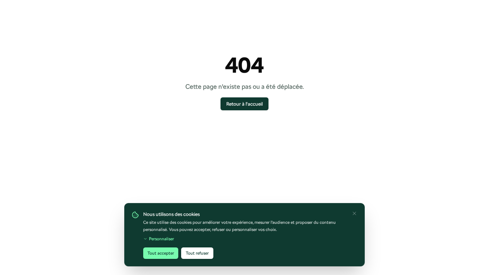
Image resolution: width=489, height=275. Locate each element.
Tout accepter (160, 253)
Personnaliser (161, 238)
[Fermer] (354, 213)
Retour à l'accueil (244, 104)
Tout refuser (197, 253)
